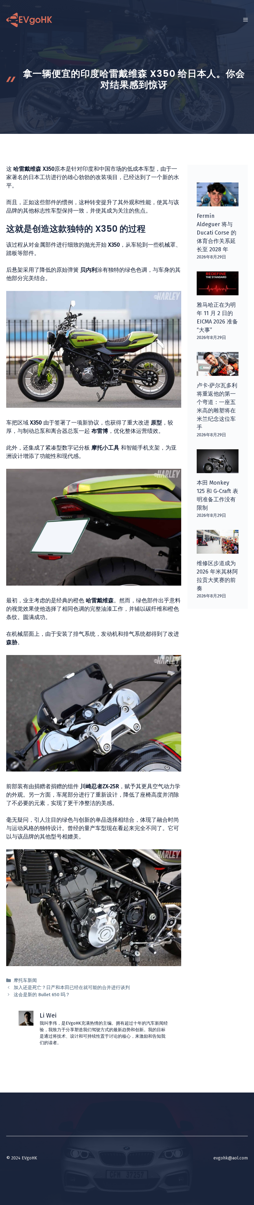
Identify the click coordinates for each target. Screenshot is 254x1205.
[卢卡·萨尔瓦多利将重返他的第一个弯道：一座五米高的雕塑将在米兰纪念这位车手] (218, 371)
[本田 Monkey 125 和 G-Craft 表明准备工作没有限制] (218, 468)
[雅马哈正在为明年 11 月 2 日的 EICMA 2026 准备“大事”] (218, 291)
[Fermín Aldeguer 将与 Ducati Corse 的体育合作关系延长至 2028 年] (218, 202)
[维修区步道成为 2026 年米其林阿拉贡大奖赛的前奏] (218, 549)
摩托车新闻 (25, 980)
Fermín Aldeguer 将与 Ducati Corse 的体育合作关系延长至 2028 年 (216, 233)
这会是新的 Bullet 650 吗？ (42, 994)
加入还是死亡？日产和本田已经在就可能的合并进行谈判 (72, 987)
